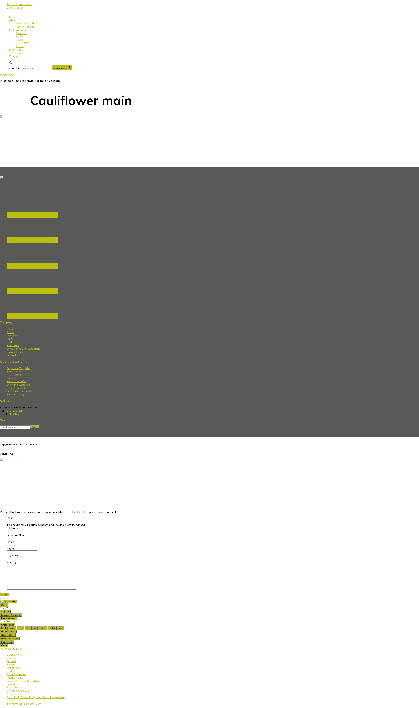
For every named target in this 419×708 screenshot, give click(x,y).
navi (61, 628)
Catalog (11, 658)
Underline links (8, 631)
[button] (10, 63)
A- (2, 611)
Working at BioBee (18, 690)
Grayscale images (9, 638)
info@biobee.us (17, 414)
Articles (11, 700)
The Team (13, 345)
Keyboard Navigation (11, 615)
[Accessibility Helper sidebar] (8, 601)
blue (28, 628)
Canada (11, 378)
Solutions (12, 335)
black (3, 628)
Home (10, 329)
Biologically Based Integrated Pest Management (36, 697)
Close (4, 605)
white (12, 628)
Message (12, 562)
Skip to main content (19, 4)
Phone (11, 548)
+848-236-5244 (15, 410)
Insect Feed (13, 667)
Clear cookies (7, 635)
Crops (10, 338)
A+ (8, 611)
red (35, 628)
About (10, 332)
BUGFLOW (13, 654)
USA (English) (15, 374)
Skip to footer (15, 7)
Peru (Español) (15, 394)
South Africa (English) (20, 391)
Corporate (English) (18, 368)
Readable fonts (8, 618)
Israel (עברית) (14, 371)
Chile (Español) (16, 388)
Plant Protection (16, 674)
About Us (12, 694)
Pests (10, 342)
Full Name (13, 528)
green (20, 628)
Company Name (16, 534)
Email (10, 517)
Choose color (7, 625)
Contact (11, 355)
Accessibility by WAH (13, 648)
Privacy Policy (15, 352)
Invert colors (7, 642)
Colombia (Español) (18, 384)
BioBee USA (7, 74)
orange (43, 628)
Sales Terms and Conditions (23, 348)
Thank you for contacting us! (24, 703)
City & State (14, 555)
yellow (52, 628)
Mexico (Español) (17, 381)
